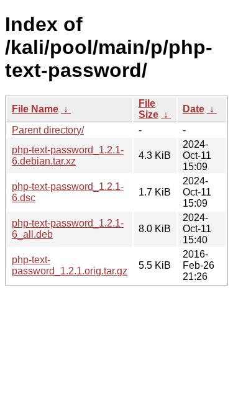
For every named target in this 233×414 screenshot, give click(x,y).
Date (193, 109)
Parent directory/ (48, 130)
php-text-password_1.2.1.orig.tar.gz (69, 265)
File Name (35, 109)
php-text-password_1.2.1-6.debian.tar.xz (68, 155)
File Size (148, 109)
